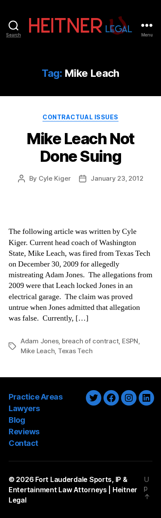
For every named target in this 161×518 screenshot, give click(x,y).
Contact (23, 443)
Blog (17, 419)
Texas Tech (75, 351)
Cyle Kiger (54, 178)
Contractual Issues (80, 117)
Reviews (24, 431)
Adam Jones (39, 341)
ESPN (130, 341)
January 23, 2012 (117, 178)
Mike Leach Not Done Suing (80, 147)
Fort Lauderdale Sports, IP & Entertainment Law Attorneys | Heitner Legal (73, 489)
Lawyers (24, 408)
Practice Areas (35, 396)
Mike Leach (38, 351)
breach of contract (90, 341)
